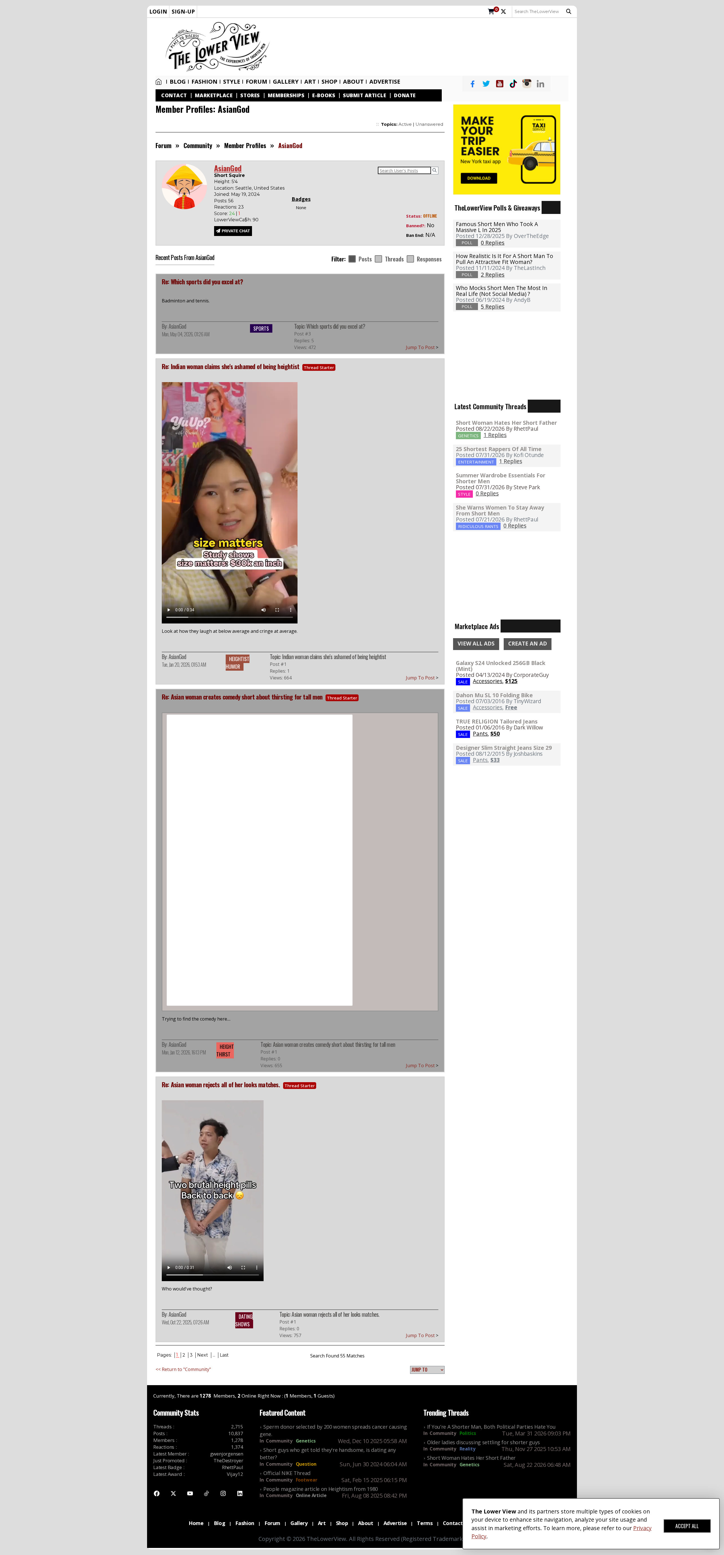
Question (306, 1464)
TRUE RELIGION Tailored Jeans (497, 721)
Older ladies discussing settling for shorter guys (483, 1442)
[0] (491, 12)
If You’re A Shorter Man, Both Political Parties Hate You (491, 1426)
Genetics (306, 1441)
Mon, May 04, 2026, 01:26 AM (185, 334)
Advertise (384, 81)
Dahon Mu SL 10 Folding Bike (494, 695)
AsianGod (177, 326)
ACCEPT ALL (687, 1526)
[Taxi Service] (507, 149)
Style (231, 81)
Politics (468, 1433)
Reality (467, 1449)
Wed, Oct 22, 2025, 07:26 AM (185, 1322)
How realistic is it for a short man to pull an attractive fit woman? (504, 259)
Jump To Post (422, 347)
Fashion (204, 81)
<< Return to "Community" (183, 1369)
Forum (256, 81)
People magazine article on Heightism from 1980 (320, 1488)
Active (405, 124)
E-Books (323, 95)
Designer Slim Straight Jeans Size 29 (504, 747)
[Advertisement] (426, 47)
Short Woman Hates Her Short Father (506, 422)
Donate (404, 95)
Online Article (311, 1495)
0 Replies (487, 493)
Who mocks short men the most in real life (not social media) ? (501, 291)
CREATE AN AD (527, 643)
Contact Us (457, 1523)
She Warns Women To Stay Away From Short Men (500, 510)
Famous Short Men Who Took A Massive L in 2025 (497, 227)
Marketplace (214, 95)
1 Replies (495, 435)
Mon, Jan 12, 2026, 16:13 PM (184, 1052)
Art (310, 81)
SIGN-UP (183, 11)
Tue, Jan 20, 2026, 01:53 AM (184, 664)
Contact (174, 95)
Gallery (286, 81)
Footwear (306, 1480)
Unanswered (429, 124)
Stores (250, 95)
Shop (342, 1523)
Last (224, 1355)
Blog (178, 81)
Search (570, 11)
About (353, 81)
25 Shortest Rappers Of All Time (499, 449)
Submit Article (364, 95)
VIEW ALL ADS (476, 643)
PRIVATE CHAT (236, 231)
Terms (424, 1523)
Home (160, 82)
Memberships (286, 95)
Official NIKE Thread (287, 1473)
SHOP (329, 81)
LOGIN (158, 11)
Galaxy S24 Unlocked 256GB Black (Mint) (501, 666)
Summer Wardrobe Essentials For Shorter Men (500, 478)
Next (202, 1355)
